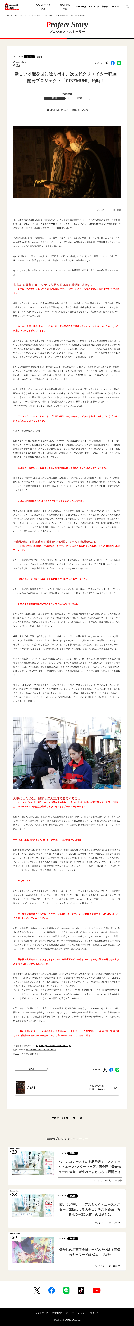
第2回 (79, 98)
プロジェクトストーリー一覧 (67, 1118)
